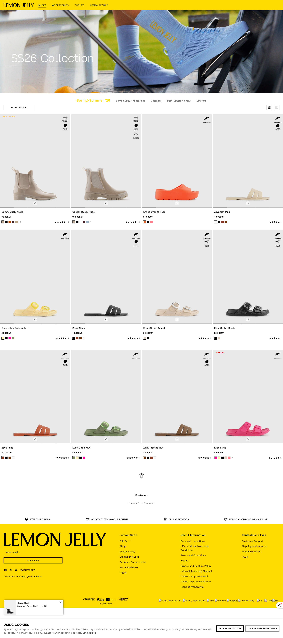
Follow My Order (251, 551)
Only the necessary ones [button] (262, 628)
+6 (19, 222)
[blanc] (80, 221)
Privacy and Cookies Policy (196, 566)
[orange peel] (144, 221)
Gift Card (125, 541)
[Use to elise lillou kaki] (106, 396)
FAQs (245, 556)
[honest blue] (87, 221)
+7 (90, 222)
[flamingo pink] (151, 221)
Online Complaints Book (194, 576)
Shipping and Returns (254, 546)
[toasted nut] (225, 221)
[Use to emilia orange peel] (177, 161)
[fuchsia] (9, 338)
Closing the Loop (129, 556)
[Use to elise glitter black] (248, 277)
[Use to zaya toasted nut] (177, 396)
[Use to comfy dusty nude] (35, 161)
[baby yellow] (2, 338)
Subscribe (33, 560)
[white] (215, 221)
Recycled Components (132, 562)
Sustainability (127, 551)
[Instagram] (11, 570)
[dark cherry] (13, 221)
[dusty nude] (2, 221)
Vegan (123, 572)
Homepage (134, 503)
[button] (35, 203)
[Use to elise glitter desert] (177, 277)
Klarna (184, 560)
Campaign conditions (193, 541)
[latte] (16, 221)
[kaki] (13, 338)
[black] (6, 221)
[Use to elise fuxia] (248, 396)
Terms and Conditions (193, 555)
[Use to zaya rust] (35, 396)
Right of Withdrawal (192, 586)
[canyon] (9, 221)
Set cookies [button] (89, 632)
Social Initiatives (129, 567)
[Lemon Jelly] (19, 5)
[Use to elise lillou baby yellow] (35, 277)
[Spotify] (16, 570)
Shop (123, 546)
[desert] (144, 338)
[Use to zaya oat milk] (248, 161)
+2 (232, 458)
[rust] (222, 221)
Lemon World (128, 534)
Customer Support (252, 541)
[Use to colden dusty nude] (106, 161)
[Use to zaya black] (106, 277)
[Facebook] (5, 570)
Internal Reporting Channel (196, 571)
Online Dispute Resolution (196, 581)
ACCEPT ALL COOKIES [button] (230, 628)
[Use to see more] (141, 51)
